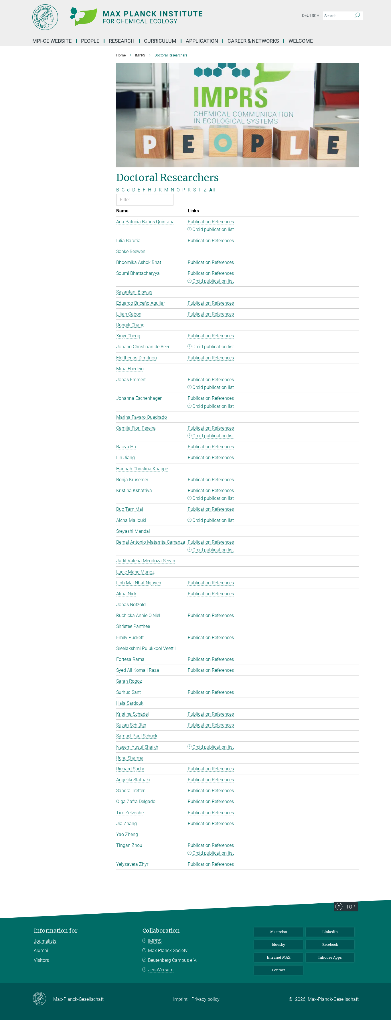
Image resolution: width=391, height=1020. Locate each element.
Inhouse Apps (330, 957)
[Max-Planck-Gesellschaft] (42, 999)
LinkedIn (330, 932)
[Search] (357, 16)
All (212, 190)
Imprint (180, 999)
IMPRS (154, 941)
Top (350, 907)
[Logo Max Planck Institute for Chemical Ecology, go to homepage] (139, 17)
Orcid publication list (213, 229)
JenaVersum (160, 969)
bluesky (278, 944)
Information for (56, 930)
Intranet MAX (279, 957)
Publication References (211, 221)
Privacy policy (205, 999)
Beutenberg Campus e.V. (172, 960)
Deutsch (310, 15)
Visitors (41, 960)
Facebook (330, 944)
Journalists (45, 941)
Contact (278, 970)
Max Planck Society (167, 950)
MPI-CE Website (52, 41)
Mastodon (278, 932)
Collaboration (161, 930)
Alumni (41, 950)
